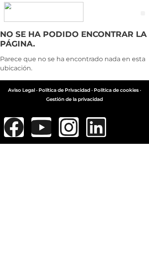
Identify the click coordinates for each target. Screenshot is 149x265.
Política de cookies (116, 90)
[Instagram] (69, 127)
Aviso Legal (21, 90)
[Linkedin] (96, 127)
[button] (143, 13)
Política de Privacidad (64, 90)
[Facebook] (14, 127)
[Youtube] (41, 127)
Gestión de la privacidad (74, 99)
